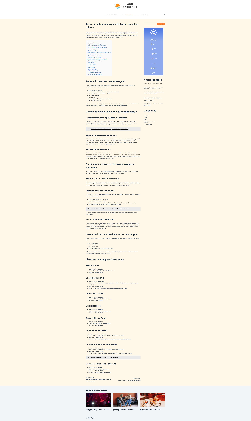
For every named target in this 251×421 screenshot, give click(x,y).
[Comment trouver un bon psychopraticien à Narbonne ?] (125, 400)
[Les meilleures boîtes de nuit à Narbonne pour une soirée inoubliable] (98, 400)
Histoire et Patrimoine (108, 14)
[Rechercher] (164, 14)
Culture (116, 14)
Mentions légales (90, 418)
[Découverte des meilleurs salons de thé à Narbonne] (152, 400)
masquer (95, 42)
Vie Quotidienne (129, 14)
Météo (146, 14)
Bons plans (136, 14)
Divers (142, 14)
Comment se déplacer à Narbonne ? (153, 83)
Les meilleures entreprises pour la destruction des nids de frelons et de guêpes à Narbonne (153, 98)
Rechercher (161, 24)
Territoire (122, 14)
